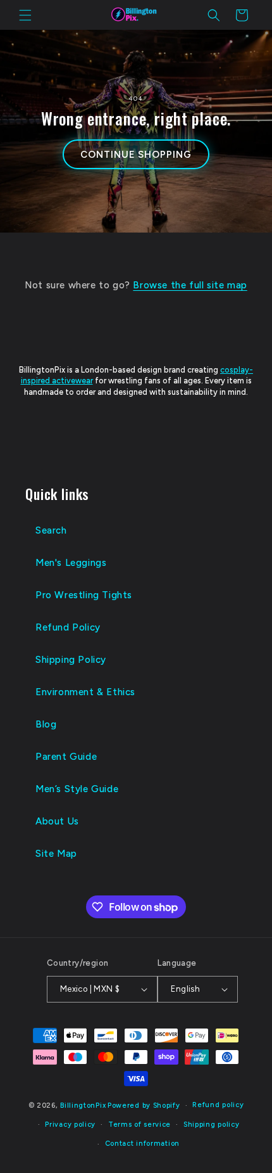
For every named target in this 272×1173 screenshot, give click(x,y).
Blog (45, 724)
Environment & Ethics (85, 692)
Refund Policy (68, 627)
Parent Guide (66, 756)
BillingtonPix (83, 1105)
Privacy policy (70, 1124)
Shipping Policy (70, 659)
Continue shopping (135, 154)
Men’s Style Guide (76, 789)
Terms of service (139, 1124)
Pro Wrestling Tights (83, 595)
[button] (25, 15)
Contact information (142, 1143)
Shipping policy (211, 1124)
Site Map (56, 853)
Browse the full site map (190, 285)
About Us (57, 821)
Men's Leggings (70, 562)
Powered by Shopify (144, 1105)
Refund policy (218, 1105)
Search (51, 530)
